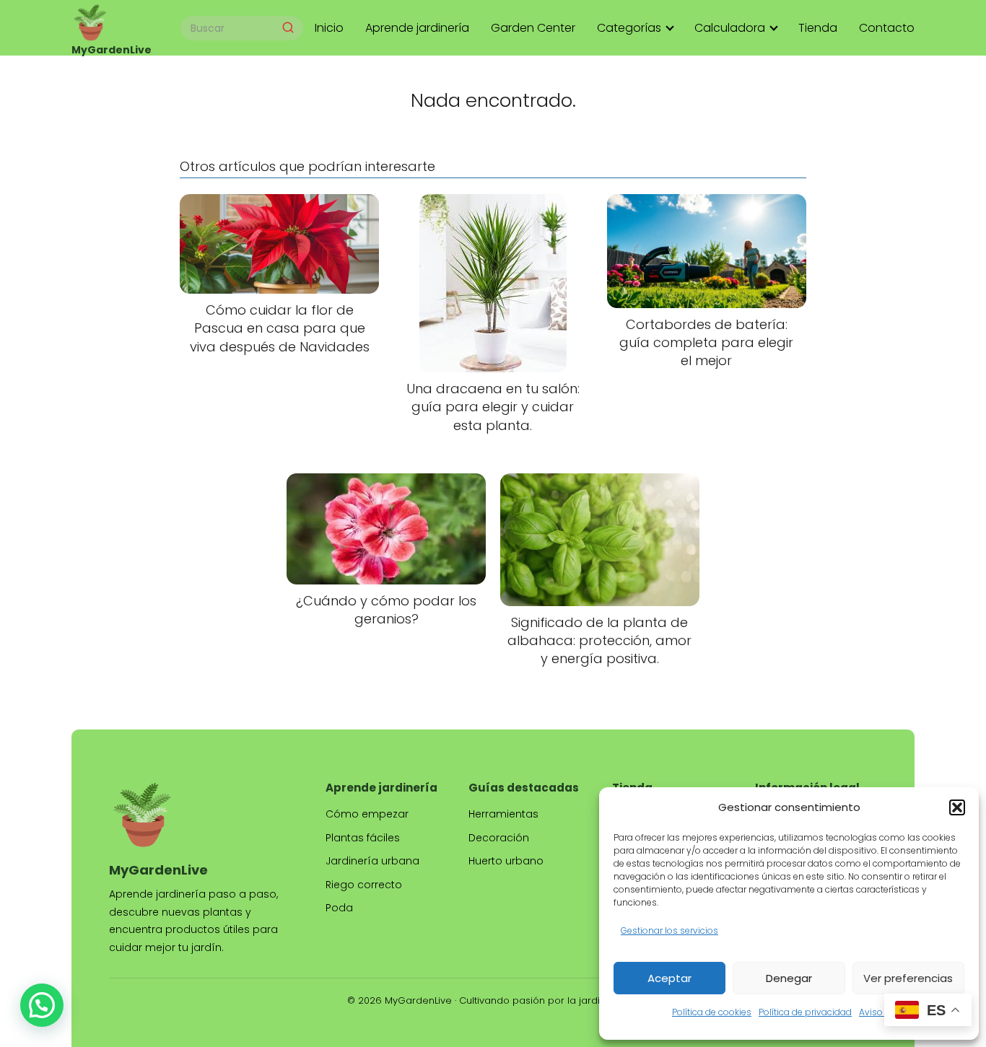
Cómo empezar (367, 814)
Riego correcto (364, 884)
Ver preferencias (908, 978)
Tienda (817, 27)
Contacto (887, 27)
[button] (957, 807)
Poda (339, 908)
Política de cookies (711, 1012)
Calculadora (729, 27)
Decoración (498, 838)
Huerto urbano (506, 861)
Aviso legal (882, 1012)
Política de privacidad (805, 1012)
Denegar (789, 978)
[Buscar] (288, 27)
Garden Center (533, 27)
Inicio (329, 27)
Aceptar (669, 978)
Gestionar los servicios (669, 930)
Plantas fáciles (363, 838)
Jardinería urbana (372, 861)
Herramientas (503, 814)
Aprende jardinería (417, 27)
